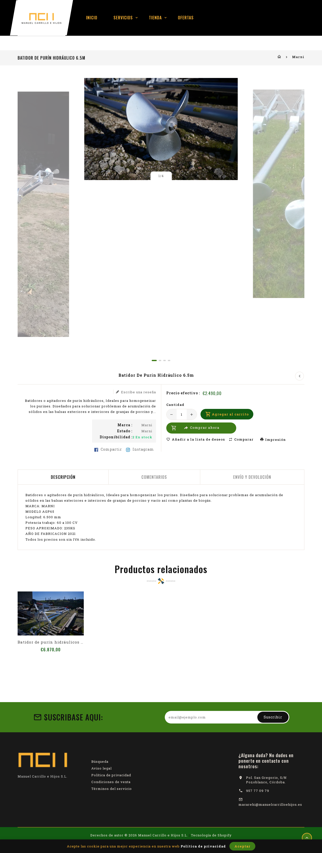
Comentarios (154, 477)
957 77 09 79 (257, 790)
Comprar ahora (204, 427)
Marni (298, 57)
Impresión (275, 439)
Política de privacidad (111, 775)
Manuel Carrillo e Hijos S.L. (163, 835)
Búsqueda (99, 761)
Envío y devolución (252, 477)
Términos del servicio (111, 788)
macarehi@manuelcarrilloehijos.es (270, 804)
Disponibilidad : (116, 437)
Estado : (124, 431)
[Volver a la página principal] (279, 57)
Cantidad (175, 404)
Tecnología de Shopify (211, 835)
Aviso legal (101, 768)
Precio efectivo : (183, 393)
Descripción (63, 477)
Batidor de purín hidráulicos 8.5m (51, 642)
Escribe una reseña (138, 392)
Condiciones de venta (111, 782)
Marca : (124, 425)
